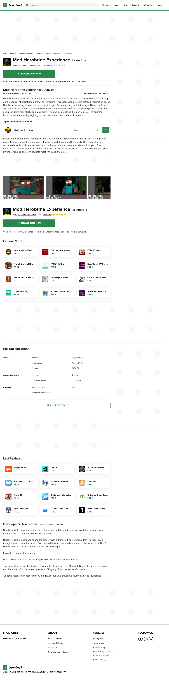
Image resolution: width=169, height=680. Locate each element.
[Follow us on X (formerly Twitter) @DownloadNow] (146, 639)
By (24, 65)
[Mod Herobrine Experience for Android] (7, 62)
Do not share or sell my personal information (102, 653)
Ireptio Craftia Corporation (52, 524)
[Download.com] (12, 5)
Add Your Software (55, 643)
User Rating (47, 65)
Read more (107, 93)
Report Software (59, 405)
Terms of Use (98, 643)
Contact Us (52, 647)
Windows (105, 5)
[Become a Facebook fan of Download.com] (140, 639)
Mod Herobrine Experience (50, 60)
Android (135, 5)
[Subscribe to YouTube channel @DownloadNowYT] (151, 639)
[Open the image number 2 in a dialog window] (108, 187)
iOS (125, 5)
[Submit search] (27, 5)
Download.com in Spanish (58, 652)
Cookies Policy (99, 647)
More (160, 5)
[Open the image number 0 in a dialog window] (23, 187)
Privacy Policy (98, 638)
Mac (116, 5)
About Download (55, 638)
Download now (31, 73)
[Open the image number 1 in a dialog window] (66, 187)
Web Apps (148, 5)
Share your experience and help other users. (66, 81)
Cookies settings (100, 659)
